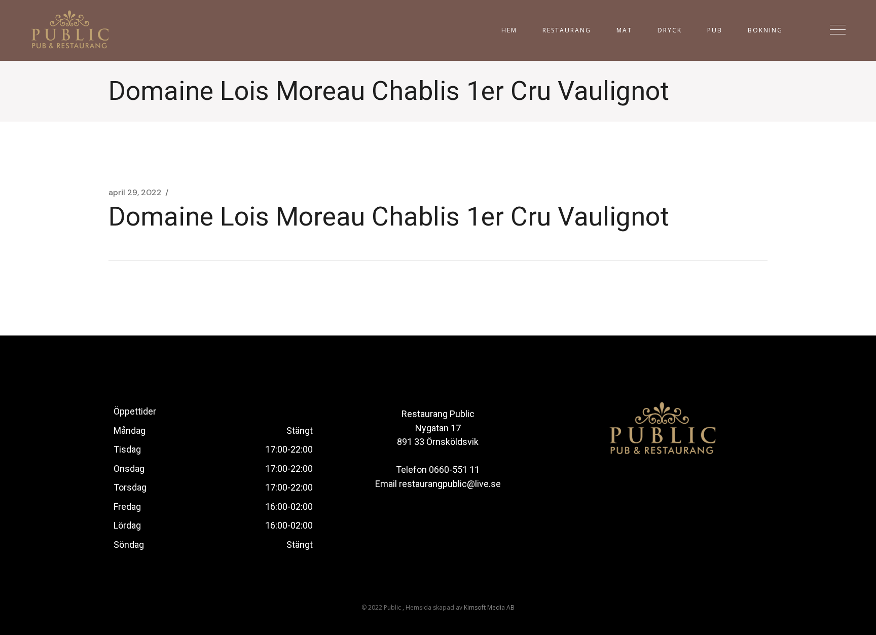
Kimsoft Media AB (489, 607)
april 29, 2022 (135, 193)
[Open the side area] (838, 30)
